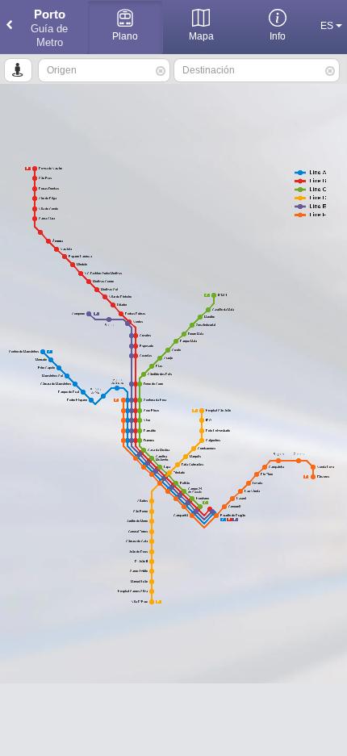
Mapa (201, 36)
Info (278, 36)
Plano (125, 36)
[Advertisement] (173, 719)
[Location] (18, 70)
